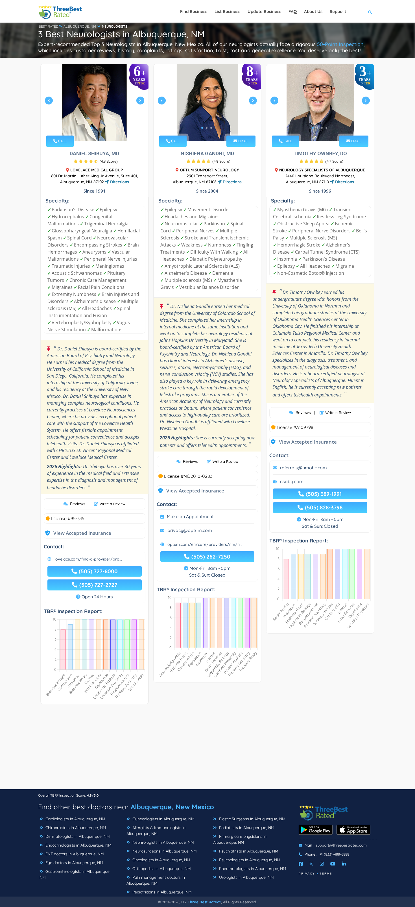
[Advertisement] (207, 749)
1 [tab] (92, 128)
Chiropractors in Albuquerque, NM (75, 827)
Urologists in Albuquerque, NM (246, 877)
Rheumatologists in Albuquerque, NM (252, 868)
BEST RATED (48, 26)
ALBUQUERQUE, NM (80, 26)
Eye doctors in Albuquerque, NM (73, 862)
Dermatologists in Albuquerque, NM (77, 836)
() (109, 161)
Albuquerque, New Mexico (172, 807)
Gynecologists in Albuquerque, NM (163, 818)
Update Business (264, 11)
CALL (62, 141)
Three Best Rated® (204, 902)
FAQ (293, 11)
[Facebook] (301, 863)
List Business (227, 11)
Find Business (193, 11)
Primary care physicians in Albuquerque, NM (240, 839)
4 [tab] (326, 128)
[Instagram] (322, 863)
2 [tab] (96, 128)
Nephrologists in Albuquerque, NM (162, 842)
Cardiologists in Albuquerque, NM (74, 818)
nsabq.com (291, 481)
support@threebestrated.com (341, 845)
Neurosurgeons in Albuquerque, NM (164, 851)
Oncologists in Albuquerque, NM (160, 859)
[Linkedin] (344, 863)
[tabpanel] (94, 102)
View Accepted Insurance (76, 533)
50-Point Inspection (340, 44)
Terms (326, 873)
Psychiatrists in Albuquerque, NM (248, 851)
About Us (313, 11)
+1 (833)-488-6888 (334, 854)
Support (338, 11)
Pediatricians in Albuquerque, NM (161, 892)
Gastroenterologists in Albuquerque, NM (75, 874)
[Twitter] (311, 863)
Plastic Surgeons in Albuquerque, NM (251, 818)
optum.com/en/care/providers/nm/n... (204, 544)
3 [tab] (211, 128)
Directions (119, 181)
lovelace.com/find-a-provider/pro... (88, 559)
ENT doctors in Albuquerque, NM (74, 853)
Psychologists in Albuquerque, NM (249, 859)
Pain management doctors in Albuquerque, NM (155, 880)
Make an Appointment (190, 516)
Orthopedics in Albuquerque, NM (161, 868)
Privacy (307, 873)
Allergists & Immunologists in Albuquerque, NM (155, 830)
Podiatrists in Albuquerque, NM (246, 827)
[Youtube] (332, 863)
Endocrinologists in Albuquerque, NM (78, 845)
